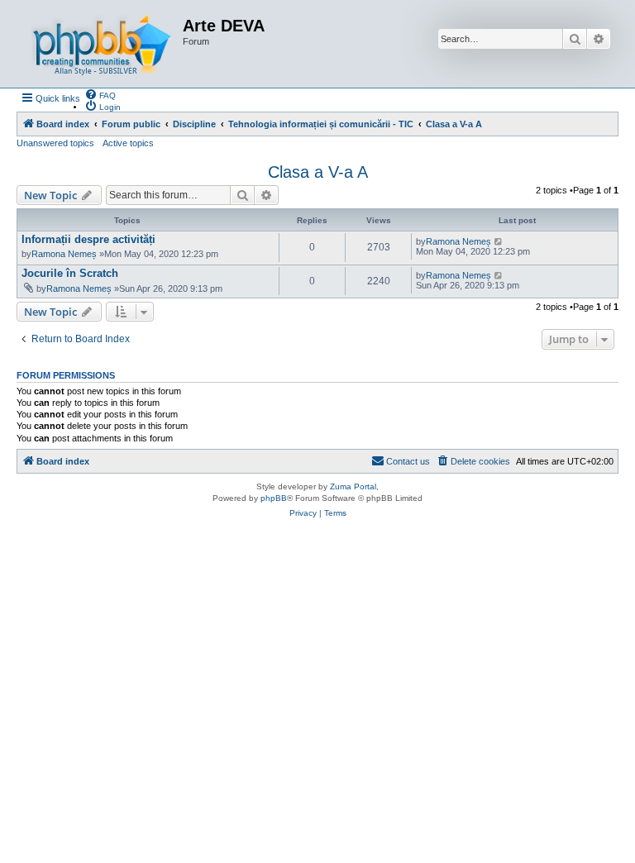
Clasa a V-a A (318, 172)
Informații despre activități (88, 239)
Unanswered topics (55, 143)
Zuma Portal (353, 486)
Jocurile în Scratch (69, 273)
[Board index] (102, 43)
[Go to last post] (499, 241)
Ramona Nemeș (64, 254)
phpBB (273, 498)
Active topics (128, 143)
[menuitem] (100, 94)
